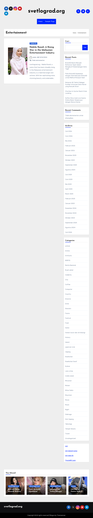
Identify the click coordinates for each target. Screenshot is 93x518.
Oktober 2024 (70, 218)
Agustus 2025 (70, 170)
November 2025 (70, 155)
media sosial (69, 376)
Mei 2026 (68, 141)
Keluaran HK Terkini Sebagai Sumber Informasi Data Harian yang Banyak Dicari (75, 84)
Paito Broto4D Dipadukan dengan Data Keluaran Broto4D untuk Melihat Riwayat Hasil (76, 76)
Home (40, 21)
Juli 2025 (68, 174)
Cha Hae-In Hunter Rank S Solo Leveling (76, 491)
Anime (67, 251)
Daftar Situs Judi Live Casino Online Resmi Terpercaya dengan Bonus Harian (75, 100)
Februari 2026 (70, 146)
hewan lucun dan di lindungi (75, 332)
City (66, 280)
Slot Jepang (69, 419)
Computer (68, 289)
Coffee (67, 284)
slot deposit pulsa (71, 451)
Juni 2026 (68, 136)
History (67, 337)
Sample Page (50, 21)
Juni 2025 (68, 179)
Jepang (67, 352)
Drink (67, 304)
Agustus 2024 (70, 227)
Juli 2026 (68, 131)
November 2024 (70, 213)
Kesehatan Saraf (71, 361)
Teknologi (68, 424)
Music (67, 405)
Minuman (68, 381)
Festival (68, 318)
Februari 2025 (70, 199)
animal (67, 246)
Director (68, 299)
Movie (67, 400)
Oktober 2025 (70, 160)
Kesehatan (69, 357)
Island (67, 342)
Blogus (52, 515)
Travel (67, 433)
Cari (67, 41)
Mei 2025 (68, 184)
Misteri (67, 385)
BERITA (67, 260)
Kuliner (67, 366)
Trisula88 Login (70, 460)
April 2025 (68, 189)
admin (35, 57)
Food (67, 323)
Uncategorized (70, 438)
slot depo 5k (69, 455)
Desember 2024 (70, 208)
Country (68, 294)
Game (67, 328)
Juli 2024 (68, 232)
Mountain (68, 395)
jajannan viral (70, 347)
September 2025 (71, 165)
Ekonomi (68, 308)
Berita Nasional (70, 265)
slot (66, 446)
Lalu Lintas (69, 371)
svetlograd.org (46, 11)
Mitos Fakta (69, 390)
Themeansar (61, 515)
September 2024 (71, 223)
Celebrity (33, 43)
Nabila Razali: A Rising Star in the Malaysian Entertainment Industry (42, 50)
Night (67, 409)
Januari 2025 (70, 203)
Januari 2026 (70, 150)
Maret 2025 (69, 194)
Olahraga (68, 414)
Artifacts (68, 256)
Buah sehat (69, 270)
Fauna (67, 313)
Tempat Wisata (70, 429)
